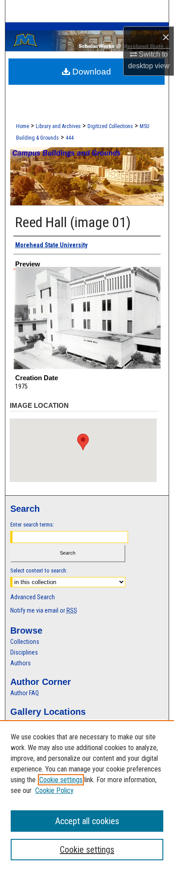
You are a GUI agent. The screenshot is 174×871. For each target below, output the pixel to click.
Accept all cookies (87, 821)
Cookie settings (61, 780)
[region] (87, 795)
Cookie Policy (54, 790)
